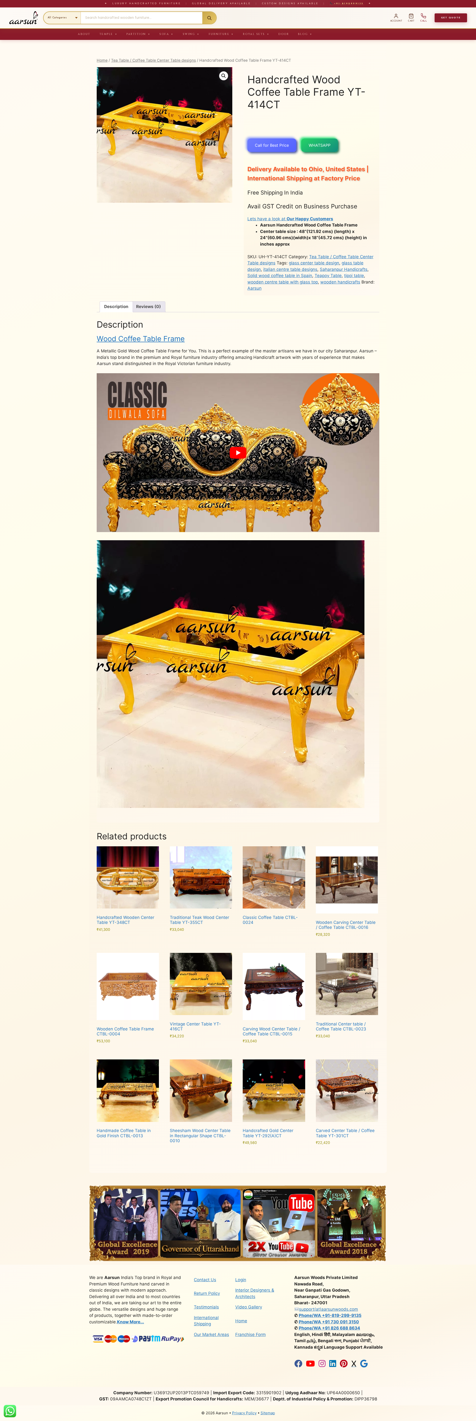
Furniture (221, 34)
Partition (138, 34)
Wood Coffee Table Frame (141, 338)
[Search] (209, 18)
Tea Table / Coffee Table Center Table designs (153, 60)
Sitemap (268, 1413)
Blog (305, 34)
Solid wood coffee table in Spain (279, 275)
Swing (191, 34)
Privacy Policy (244, 1413)
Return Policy (207, 1293)
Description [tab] (116, 306)
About (84, 34)
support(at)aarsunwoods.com (328, 1309)
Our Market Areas (211, 1334)
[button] (223, 75)
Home (102, 60)
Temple (108, 34)
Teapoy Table (328, 275)
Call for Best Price (272, 145)
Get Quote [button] (451, 18)
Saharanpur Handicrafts (343, 269)
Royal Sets (256, 34)
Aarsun (254, 288)
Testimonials (206, 1307)
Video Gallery (248, 1307)
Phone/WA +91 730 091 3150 (329, 1321)
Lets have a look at (290, 218)
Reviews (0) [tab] (148, 306)
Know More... (130, 1321)
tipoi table (354, 275)
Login (240, 1279)
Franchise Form (250, 1334)
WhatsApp (319, 145)
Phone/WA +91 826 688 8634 (329, 1328)
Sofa (166, 34)
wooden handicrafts (340, 282)
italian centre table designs (290, 269)
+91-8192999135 (347, 3)
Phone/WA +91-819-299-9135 (330, 1315)
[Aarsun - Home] (23, 17)
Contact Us (205, 1279)
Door (283, 34)
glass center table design (314, 262)
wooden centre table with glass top (282, 282)
